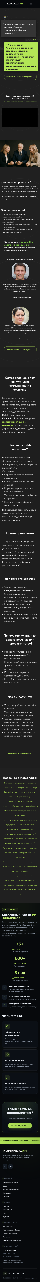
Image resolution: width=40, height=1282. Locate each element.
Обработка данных (10, 1233)
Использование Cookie (11, 1230)
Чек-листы (7, 1193)
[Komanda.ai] (15, 4)
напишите (16, 1262)
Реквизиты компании (10, 1183)
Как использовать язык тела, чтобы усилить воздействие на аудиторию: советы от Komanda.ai (20, 852)
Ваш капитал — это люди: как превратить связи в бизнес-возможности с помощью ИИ (20, 889)
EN (9, 1273)
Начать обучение (18, 1126)
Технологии (7, 1237)
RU (5, 1273)
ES (14, 1273)
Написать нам (8, 1210)
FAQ (4, 1213)
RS (18, 1273)
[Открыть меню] (31, 4)
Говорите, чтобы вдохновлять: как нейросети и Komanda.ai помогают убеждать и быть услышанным (20, 810)
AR (23, 1273)
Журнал (6, 1217)
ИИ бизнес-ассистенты (11, 1190)
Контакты (6, 1196)
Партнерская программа (12, 1240)
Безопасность (8, 1226)
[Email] (10, 1166)
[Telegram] (5, 1166)
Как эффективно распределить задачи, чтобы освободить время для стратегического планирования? (20, 797)
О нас (5, 1186)
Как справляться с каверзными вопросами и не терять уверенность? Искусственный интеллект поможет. (20, 866)
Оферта (6, 1206)
